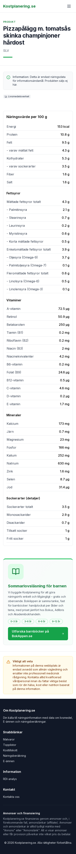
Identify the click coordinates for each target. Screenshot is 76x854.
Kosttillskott (10, 750)
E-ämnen (8, 761)
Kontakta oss (11, 796)
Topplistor (9, 744)
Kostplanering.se (19, 6)
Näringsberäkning (14, 755)
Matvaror (9, 739)
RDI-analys (10, 779)
